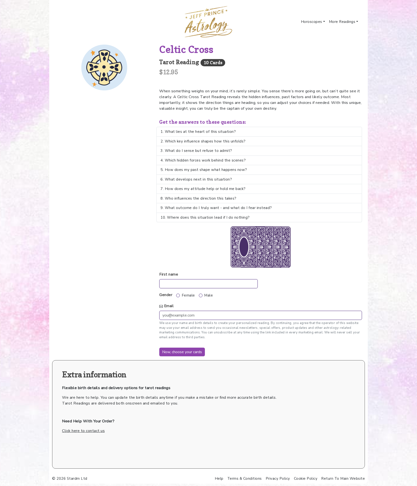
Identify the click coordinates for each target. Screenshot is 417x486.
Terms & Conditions (244, 478)
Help (219, 478)
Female (188, 295)
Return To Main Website (343, 478)
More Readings (342, 21)
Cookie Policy (306, 478)
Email (169, 306)
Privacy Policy (278, 478)
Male (208, 295)
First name (168, 274)
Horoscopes (311, 21)
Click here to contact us (83, 430)
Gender (165, 294)
